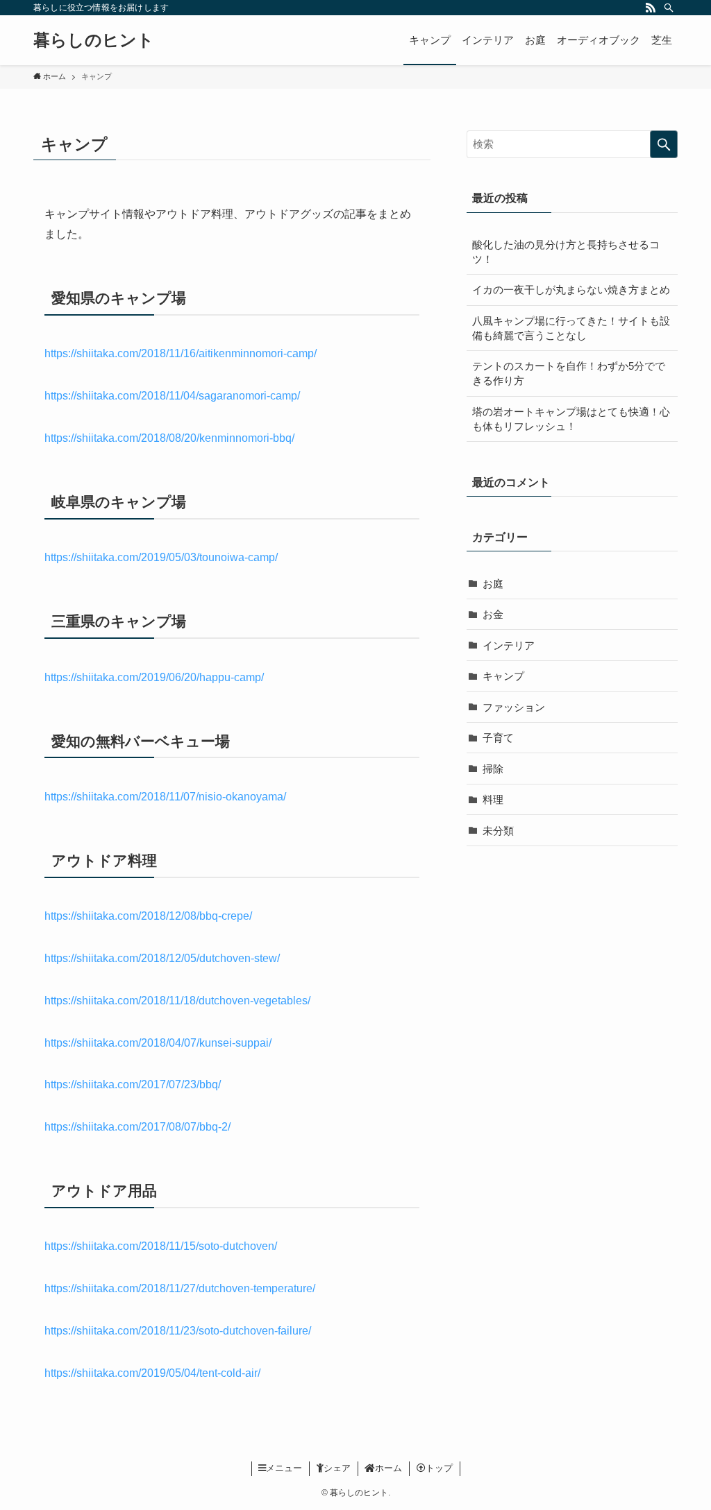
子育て (498, 738)
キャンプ (503, 676)
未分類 (498, 830)
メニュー (284, 1468)
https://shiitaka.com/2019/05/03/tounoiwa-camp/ (161, 557)
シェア (337, 1468)
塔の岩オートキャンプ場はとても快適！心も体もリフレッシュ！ (571, 419)
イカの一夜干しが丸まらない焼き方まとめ (571, 289)
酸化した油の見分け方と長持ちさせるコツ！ (566, 252)
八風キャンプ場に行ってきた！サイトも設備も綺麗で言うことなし (571, 328)
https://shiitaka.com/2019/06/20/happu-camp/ (154, 677)
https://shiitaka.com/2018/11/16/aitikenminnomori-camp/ (180, 353)
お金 (493, 614)
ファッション (514, 707)
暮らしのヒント (93, 40)
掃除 (493, 769)
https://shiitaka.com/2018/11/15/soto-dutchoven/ (160, 1246)
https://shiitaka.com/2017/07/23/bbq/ (132, 1084)
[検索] (669, 7)
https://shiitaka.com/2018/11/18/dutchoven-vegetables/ (177, 1000)
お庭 (493, 584)
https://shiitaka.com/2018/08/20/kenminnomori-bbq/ (169, 438)
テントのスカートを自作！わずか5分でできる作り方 (568, 373)
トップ (439, 1468)
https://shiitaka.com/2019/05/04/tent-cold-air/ (152, 1373)
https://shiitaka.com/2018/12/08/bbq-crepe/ (148, 916)
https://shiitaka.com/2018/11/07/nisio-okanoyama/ (165, 797)
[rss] (651, 7)
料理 (493, 799)
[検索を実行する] (664, 144)
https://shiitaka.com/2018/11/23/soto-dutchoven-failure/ (177, 1331)
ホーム (388, 1468)
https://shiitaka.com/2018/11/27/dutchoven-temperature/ (179, 1288)
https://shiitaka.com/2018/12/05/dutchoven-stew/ (162, 958)
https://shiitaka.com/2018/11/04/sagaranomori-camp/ (172, 396)
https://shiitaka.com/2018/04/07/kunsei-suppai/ (157, 1043)
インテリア (509, 645)
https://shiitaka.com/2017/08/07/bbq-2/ (137, 1127)
